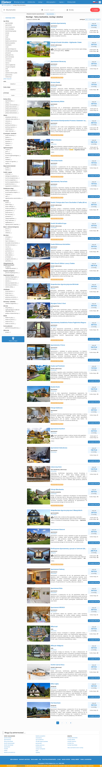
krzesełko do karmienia (12, 243)
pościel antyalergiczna (12, 272)
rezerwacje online (10, 18)
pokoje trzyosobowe (11, 111)
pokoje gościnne (40, 745)
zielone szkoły (10, 287)
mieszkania (39, 738)
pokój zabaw (9, 255)
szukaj (96, 10)
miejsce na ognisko (11, 161)
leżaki (7, 157)
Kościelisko (53, 27)
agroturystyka (9, 23)
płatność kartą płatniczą (12, 328)
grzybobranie (10, 210)
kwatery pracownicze (9, 752)
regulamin (34, 759)
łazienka (8, 141)
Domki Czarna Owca (57, 665)
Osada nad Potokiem (58, 366)
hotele (5, 750)
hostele (6, 748)
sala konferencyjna (11, 279)
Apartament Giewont (58, 529)
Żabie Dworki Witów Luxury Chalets (63, 263)
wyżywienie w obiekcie (12, 186)
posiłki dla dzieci (10, 184)
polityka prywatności (49, 759)
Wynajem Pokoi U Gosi (58, 303)
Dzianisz (53, 288)
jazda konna (9, 212)
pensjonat (8, 53)
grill (7, 151)
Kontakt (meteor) (24, 759)
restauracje (39, 747)
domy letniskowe (8, 741)
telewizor (8, 143)
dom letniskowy (9, 29)
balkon (8, 137)
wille (37, 750)
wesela (8, 281)
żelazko (8, 145)
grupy (8, 332)
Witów (52, 105)
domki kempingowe (9, 743)
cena (4, 81)
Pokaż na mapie (13, 341)
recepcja (8, 194)
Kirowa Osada (55, 82)
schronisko (8, 61)
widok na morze (10, 323)
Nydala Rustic (55, 387)
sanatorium (8, 59)
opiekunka (9, 249)
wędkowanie (9, 222)
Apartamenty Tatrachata (59, 181)
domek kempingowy (10, 31)
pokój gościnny (9, 55)
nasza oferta (66, 759)
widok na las (9, 321)
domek (7, 33)
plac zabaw (9, 253)
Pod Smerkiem (56, 703)
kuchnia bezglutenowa (12, 178)
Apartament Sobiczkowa (59, 448)
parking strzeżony (11, 125)
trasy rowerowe (10, 220)
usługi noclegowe (40, 748)
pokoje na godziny (11, 190)
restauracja (8, 76)
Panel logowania (85, 759)
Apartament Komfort (58, 429)
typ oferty (6, 21)
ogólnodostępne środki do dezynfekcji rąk (12, 310)
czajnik (8, 149)
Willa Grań (54, 626)
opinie (98, 19)
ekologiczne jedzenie (11, 176)
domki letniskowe (8, 745)
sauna (8, 230)
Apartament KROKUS (58, 607)
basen (8, 202)
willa (6, 69)
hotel (6, 37)
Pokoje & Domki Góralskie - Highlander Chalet (66, 42)
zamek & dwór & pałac (11, 73)
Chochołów (53, 227)
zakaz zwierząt (10, 131)
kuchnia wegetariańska (12, 182)
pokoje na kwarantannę (12, 313)
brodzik (8, 239)
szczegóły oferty (93, 36)
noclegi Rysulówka (72, 745)
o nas (59, 759)
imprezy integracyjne (12, 277)
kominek (8, 153)
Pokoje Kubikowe (56, 408)
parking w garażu (11, 127)
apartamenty (9, 101)
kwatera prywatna (10, 43)
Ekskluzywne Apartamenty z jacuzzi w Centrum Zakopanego (71, 548)
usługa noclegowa (10, 67)
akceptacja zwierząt (11, 117)
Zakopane (53, 553)
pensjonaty (39, 743)
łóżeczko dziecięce (11, 245)
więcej (52, 53)
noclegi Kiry (70, 743)
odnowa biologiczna (10, 49)
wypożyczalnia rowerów (12, 224)
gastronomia (8, 75)
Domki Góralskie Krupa (58, 223)
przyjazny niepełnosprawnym (11, 267)
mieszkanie (8, 45)
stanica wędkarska (10, 65)
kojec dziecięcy (10, 241)
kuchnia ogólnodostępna (13, 155)
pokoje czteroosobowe (12, 105)
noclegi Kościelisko (72, 737)
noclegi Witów (71, 739)
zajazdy (38, 752)
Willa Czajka (55, 684)
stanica (7, 63)
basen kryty (9, 204)
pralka (8, 168)
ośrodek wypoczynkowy (11, 51)
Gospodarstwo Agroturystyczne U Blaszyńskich (66, 510)
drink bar (8, 174)
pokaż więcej (7, 78)
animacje (8, 237)
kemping (7, 39)
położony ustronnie (11, 297)
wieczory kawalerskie (11, 283)
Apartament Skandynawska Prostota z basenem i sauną (69, 120)
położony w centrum (11, 299)
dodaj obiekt (75, 759)
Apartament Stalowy (58, 569)
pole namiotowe (9, 57)
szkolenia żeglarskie (11, 303)
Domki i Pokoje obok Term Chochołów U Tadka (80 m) (69, 202)
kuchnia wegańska (11, 180)
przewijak (8, 257)
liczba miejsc (6, 87)
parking (8, 123)
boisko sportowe (10, 208)
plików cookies (21, 766)
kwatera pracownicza (11, 41)
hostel (7, 35)
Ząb (52, 307)
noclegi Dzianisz (71, 741)
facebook (15, 759)
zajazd (7, 71)
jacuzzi (8, 228)
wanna (8, 170)
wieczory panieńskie (11, 285)
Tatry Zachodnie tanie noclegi (75, 747)
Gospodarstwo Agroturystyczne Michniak (65, 284)
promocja (6, 93)
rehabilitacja (9, 129)
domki (8, 103)
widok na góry (10, 317)
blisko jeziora (9, 291)
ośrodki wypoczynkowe (42, 741)
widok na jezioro (10, 319)
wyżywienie (7, 747)
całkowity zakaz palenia (12, 119)
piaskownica (9, 251)
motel (6, 47)
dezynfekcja (9, 307)
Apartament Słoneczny (58, 61)
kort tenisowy (9, 214)
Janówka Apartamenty (58, 23)
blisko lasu (9, 293)
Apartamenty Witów (57, 101)
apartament (8, 25)
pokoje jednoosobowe (12, 109)
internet (8, 121)
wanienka (8, 261)
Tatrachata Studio (57, 161)
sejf (7, 196)
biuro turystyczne (10, 27)
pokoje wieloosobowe (12, 113)
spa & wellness (40, 739)
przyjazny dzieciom (11, 259)
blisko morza (9, 295)
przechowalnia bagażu (12, 192)
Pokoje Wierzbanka (57, 489)
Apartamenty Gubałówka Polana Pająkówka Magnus (68, 322)
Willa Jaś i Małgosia (57, 646)
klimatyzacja (9, 139)
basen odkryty (10, 206)
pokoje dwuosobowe (11, 107)
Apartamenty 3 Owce (58, 345)
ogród (8, 163)
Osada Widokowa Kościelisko (60, 244)
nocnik (8, 247)
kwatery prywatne (40, 736)
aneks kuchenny (10, 135)
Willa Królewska (56, 140)
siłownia (8, 232)
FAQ (40, 759)
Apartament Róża (56, 588)
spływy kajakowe (10, 218)
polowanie (9, 216)
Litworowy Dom (56, 467)
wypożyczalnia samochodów (13, 198)
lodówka (8, 159)
